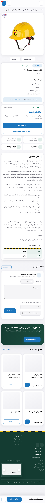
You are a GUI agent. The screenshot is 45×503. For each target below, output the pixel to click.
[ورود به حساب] (9, 3)
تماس (10, 385)
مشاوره (14, 59)
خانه (42, 10)
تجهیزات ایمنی (34, 10)
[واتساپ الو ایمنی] (37, 445)
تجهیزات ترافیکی (18, 442)
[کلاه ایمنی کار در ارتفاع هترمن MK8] (33, 371)
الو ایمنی (27, 228)
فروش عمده (40, 470)
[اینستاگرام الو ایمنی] (42, 445)
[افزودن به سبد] (27, 385)
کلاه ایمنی (25, 10)
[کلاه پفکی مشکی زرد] (11, 408)
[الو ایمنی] (40, 438)
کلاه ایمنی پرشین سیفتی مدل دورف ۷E (31, 240)
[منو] (41, 3)
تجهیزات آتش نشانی (17, 439)
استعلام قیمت (21, 125)
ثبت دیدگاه (5, 267)
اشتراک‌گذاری (27, 59)
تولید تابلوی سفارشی (38, 467)
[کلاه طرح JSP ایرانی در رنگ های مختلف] (11, 371)
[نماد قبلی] (19, 470)
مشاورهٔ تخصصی (39, 464)
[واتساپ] (3, 499)
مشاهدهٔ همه (7, 350)
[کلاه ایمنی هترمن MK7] (33, 408)
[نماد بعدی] (4, 470)
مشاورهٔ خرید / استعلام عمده (21, 131)
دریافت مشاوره (31, 339)
